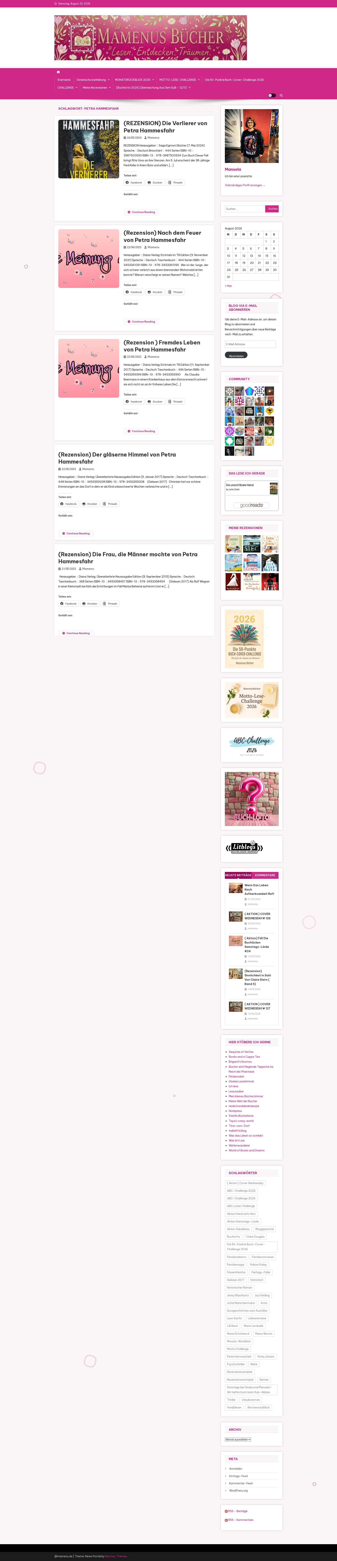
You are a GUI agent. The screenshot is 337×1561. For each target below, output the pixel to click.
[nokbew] (239, 450)
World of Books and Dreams (247, 1150)
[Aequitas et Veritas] (249, 410)
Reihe (254, 1364)
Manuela (233, 169)
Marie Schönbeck (238, 1333)
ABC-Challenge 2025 (241, 1191)
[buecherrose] (239, 420)
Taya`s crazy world (241, 1121)
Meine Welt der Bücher (243, 1101)
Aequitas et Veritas (241, 1052)
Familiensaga (235, 1264)
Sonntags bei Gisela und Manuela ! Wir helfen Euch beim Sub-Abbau (249, 1390)
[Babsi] (239, 410)
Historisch (256, 1280)
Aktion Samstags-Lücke (243, 1221)
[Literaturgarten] (249, 401)
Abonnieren (236, 356)
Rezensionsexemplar (240, 1379)
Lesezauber (236, 1091)
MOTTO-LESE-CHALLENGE (178, 80)
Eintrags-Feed (238, 1476)
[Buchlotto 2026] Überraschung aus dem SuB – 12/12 (151, 87)
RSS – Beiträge (237, 1511)
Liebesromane (257, 1318)
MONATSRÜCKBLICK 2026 (132, 80)
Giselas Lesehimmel (241, 1081)
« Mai (228, 286)
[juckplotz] (269, 410)
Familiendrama (236, 1257)
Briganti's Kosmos (240, 1061)
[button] (233, 543)
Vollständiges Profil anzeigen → (245, 185)
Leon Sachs (234, 1318)
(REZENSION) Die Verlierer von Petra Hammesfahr (165, 127)
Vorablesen (234, 1407)
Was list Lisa (237, 1140)
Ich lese (233, 1086)
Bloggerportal (264, 1229)
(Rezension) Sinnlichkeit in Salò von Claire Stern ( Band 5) (258, 977)
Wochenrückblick (258, 1407)
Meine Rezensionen (95, 87)
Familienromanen (263, 1257)
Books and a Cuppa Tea (244, 1057)
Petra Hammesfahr (239, 1356)
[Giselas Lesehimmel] (259, 401)
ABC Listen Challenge (241, 1206)
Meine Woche (263, 1333)
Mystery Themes (116, 1556)
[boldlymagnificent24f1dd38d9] (269, 440)
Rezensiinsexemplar (240, 1372)
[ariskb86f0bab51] (229, 430)
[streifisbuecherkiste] (259, 410)
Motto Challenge (238, 1349)
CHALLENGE (66, 87)
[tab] (238, 875)
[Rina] (239, 430)
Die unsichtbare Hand (240, 485)
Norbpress (235, 1111)
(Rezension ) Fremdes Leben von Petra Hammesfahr (162, 346)
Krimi (264, 1303)
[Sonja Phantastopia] (259, 430)
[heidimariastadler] (259, 420)
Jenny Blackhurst (238, 1295)
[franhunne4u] (259, 391)
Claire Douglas (255, 1236)
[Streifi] (229, 420)
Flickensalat (236, 1076)
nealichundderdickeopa (244, 1106)
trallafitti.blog (238, 1130)
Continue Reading (143, 212)
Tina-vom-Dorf (239, 1126)
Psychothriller (236, 1364)
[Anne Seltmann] (239, 391)
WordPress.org (238, 1490)
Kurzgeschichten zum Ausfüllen (247, 1310)
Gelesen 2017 (236, 1280)
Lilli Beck (232, 1326)
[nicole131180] (249, 450)
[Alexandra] (229, 450)
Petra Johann (265, 1356)
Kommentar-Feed (241, 1483)
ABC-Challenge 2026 (241, 1198)
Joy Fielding (262, 1295)
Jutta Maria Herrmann (241, 1303)
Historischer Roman (239, 1287)
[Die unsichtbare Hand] (274, 488)
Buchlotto (233, 1236)
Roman (264, 1379)
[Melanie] (229, 401)
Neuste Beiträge (238, 875)
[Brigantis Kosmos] (249, 420)
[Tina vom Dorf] (229, 391)
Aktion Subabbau (238, 1229)
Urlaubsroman (251, 1400)
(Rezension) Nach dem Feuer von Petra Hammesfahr (162, 236)
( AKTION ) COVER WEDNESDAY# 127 (257, 1006)
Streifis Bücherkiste (241, 1116)
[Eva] (229, 410)
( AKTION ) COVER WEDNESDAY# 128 (257, 916)
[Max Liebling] (269, 391)
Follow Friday (258, 1264)
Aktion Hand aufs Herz (241, 1214)
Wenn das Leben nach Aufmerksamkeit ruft (259, 889)
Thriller (231, 1400)
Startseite (64, 80)
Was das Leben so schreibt (246, 1135)
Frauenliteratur (236, 1272)
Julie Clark (234, 489)
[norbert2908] (249, 390)
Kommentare (265, 875)
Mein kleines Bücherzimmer (246, 1096)
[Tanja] (249, 440)
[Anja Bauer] (239, 401)
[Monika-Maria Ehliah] (269, 420)
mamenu (153, 137)
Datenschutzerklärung (91, 80)
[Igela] (229, 440)
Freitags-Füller (261, 1272)
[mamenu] (269, 401)
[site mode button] (272, 95)
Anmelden (235, 1468)
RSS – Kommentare (240, 1520)
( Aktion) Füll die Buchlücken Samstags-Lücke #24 (257, 944)
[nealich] (249, 430)
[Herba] (269, 430)
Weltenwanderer (239, 1145)
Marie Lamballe (253, 1326)
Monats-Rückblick (239, 1341)
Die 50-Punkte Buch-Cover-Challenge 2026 (234, 80)
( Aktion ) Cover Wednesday (245, 1183)
